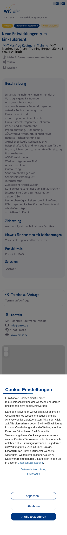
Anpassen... (33, 496)
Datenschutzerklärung (30, 462)
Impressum (33, 473)
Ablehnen (33, 506)
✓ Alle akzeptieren (33, 516)
